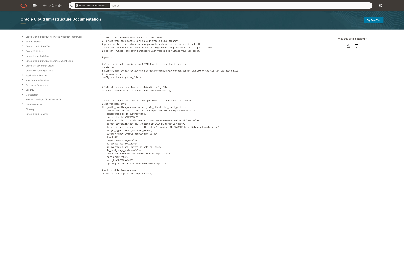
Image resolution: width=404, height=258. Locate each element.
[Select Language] (380, 5)
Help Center (53, 5)
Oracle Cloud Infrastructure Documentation (61, 19)
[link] (92, 5)
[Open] (22, 36)
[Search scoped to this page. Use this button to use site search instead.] (107, 5)
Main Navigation (35, 5)
